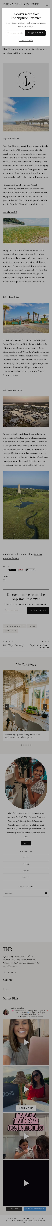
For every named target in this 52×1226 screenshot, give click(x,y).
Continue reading (26, 40)
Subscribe (36, 33)
